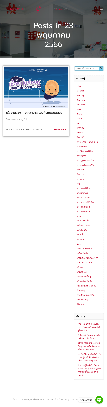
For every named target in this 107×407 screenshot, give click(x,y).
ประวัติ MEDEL (83, 197)
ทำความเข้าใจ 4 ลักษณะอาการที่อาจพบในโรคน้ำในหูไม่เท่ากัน (89, 327)
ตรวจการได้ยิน (83, 188)
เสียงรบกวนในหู (84, 276)
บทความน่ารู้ (82, 193)
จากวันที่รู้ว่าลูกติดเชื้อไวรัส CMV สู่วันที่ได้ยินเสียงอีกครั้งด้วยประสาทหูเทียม (89, 357)
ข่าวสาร (80, 179)
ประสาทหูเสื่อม (83, 211)
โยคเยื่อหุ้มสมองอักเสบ (86, 285)
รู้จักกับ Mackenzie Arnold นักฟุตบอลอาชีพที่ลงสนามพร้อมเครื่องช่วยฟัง (89, 346)
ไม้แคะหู (80, 304)
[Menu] (101, 9)
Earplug (80, 95)
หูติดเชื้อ (80, 234)
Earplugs (81, 100)
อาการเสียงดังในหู (85, 248)
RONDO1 (81, 127)
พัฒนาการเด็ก (83, 220)
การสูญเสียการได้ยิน (85, 160)
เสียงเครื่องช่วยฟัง (84, 281)
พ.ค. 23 (39, 129)
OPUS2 (80, 118)
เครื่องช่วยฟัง (82, 253)
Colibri (90, 399)
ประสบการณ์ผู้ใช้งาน (86, 202)
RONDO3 (81, 137)
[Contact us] (99, 400)
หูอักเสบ (80, 239)
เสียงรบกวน (82, 271)
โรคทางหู (81, 290)
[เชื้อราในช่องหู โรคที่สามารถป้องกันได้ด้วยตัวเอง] (36, 87)
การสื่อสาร (81, 155)
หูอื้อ (79, 244)
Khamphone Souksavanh (20, 129)
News (79, 114)
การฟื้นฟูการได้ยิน (85, 151)
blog (79, 86)
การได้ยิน (81, 169)
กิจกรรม (80, 174)
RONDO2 (81, 132)
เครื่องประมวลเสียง (85, 262)
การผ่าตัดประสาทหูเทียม (87, 142)
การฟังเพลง (82, 146)
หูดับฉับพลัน (82, 230)
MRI (79, 109)
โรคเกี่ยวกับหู (82, 299)
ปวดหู (79, 216)
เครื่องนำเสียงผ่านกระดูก (87, 257)
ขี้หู (78, 183)
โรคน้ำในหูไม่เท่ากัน (85, 295)
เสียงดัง (80, 267)
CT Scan (80, 90)
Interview (81, 104)
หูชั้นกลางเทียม (83, 225)
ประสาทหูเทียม (83, 206)
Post (79, 123)
